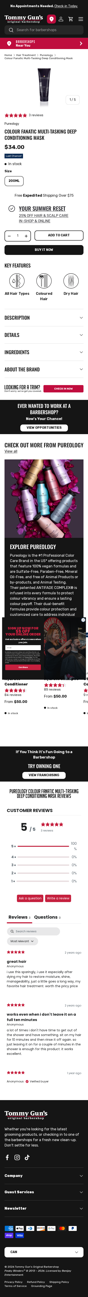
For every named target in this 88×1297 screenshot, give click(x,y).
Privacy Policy (28, 657)
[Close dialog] (83, 620)
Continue (23, 667)
